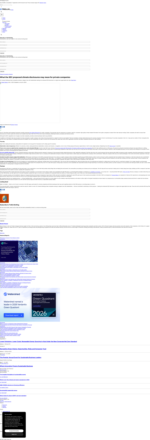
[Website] (75, 129)
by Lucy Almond (3, 398)
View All (4, 22)
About (3, 31)
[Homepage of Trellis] (2, 400)
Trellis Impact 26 (6, 411)
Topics (3, 17)
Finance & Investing (4, 74)
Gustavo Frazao (14, 124)
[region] (14, 425)
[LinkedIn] (1, 127)
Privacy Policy (14, 426)
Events (3, 19)
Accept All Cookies (14, 430)
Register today (43, 2)
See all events (3, 369)
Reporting (2, 233)
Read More (73, 80)
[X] (2, 127)
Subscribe (2, 53)
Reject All (14, 434)
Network (4, 29)
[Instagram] (2, 432)
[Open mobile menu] (2, 14)
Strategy (11, 74)
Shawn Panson (4, 82)
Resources (4, 404)
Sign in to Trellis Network (5, 401)
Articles (4, 406)
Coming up (2, 336)
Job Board (4, 30)
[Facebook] (4, 127)
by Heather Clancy (4, 387)
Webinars (4, 28)
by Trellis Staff (3, 382)
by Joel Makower (4, 376)
